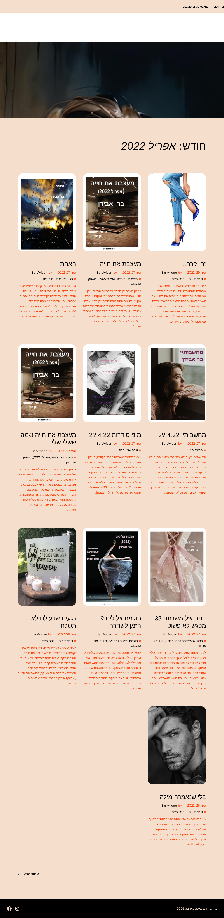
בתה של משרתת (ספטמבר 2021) (181, 641)
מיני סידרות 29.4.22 (115, 435)
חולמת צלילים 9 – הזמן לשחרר (117, 622)
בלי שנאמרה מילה (183, 796)
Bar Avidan (169, 273)
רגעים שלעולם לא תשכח (53, 622)
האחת (68, 263)
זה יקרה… (193, 263)
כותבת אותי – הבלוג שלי (187, 279)
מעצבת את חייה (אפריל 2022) (118, 279)
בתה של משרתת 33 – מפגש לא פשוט (177, 622)
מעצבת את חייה (120, 263)
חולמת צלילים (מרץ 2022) (120, 641)
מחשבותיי (196, 450)
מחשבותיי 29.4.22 (182, 435)
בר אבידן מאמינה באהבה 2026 (197, 909)
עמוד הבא (28, 874)
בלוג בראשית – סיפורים (58, 279)
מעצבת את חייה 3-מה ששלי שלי (48, 438)
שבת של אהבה (128, 450)
